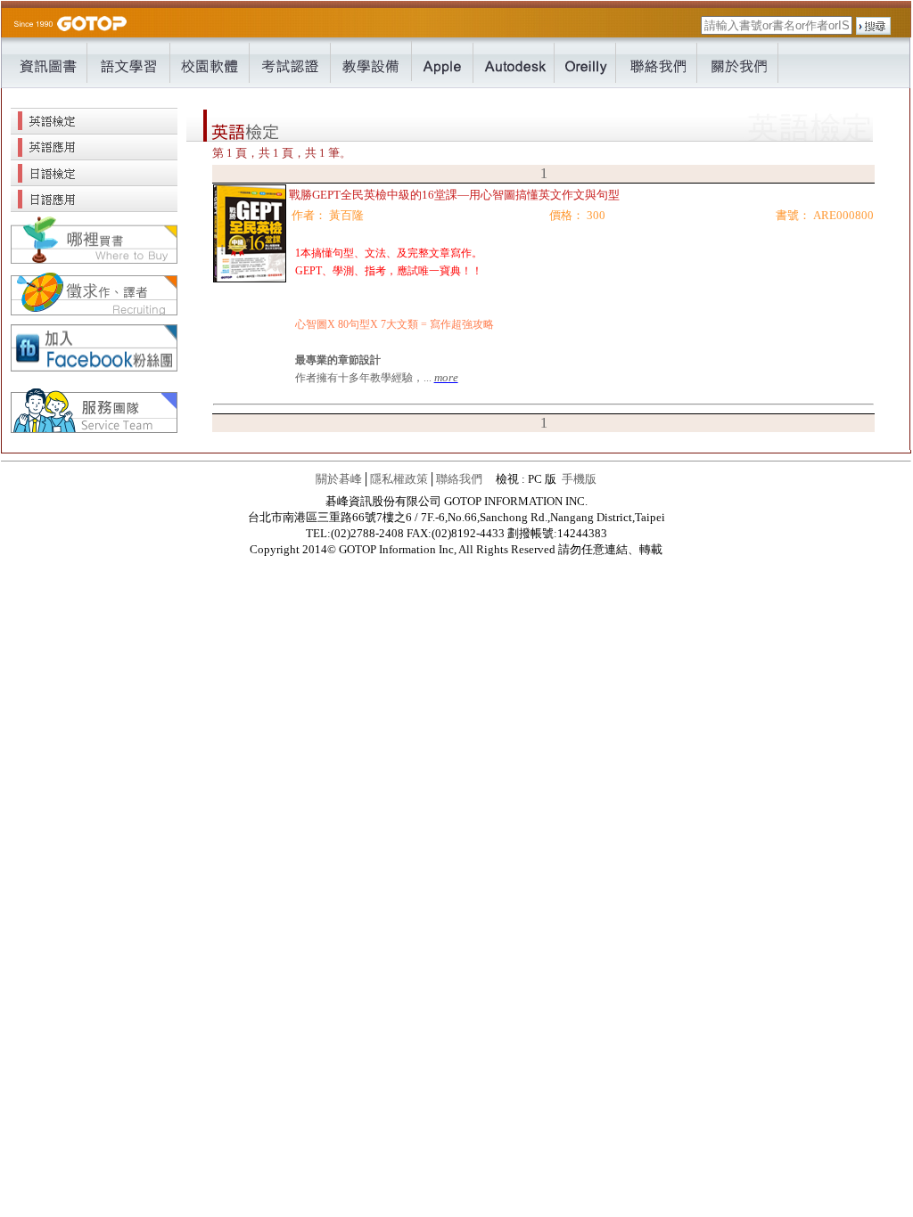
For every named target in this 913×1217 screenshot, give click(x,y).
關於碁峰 (339, 479)
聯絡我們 (459, 479)
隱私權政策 (399, 479)
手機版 (579, 479)
